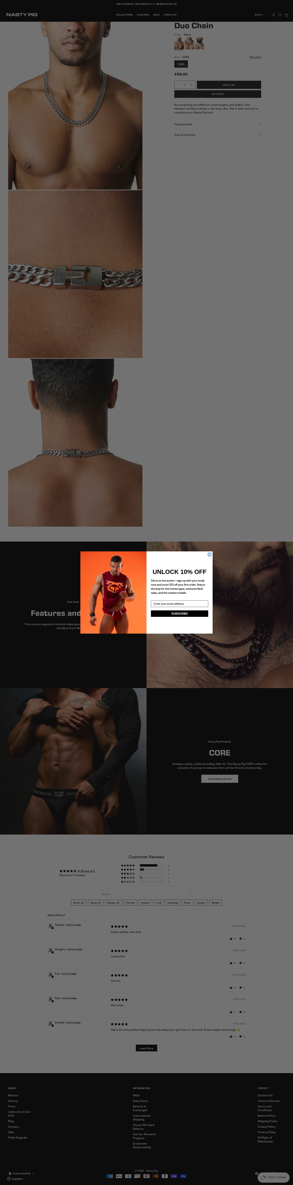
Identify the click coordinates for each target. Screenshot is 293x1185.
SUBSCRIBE (179, 613)
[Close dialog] (209, 554)
